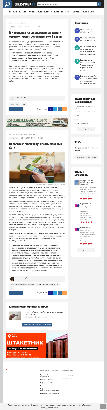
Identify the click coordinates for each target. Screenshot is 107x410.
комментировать (16, 109)
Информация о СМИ (46, 383)
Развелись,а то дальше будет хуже (87, 30)
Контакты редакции (68, 375)
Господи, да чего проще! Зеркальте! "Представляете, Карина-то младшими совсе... (88, 65)
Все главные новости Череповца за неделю (37, 324)
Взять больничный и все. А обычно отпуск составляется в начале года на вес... (88, 80)
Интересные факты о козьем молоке (86, 149)
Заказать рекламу (67, 378)
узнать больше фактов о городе (86, 157)
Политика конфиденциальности (49, 386)
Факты (78, 141)
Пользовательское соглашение (49, 393)
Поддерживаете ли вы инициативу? (85, 100)
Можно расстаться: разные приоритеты (88, 39)
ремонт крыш (15, 104)
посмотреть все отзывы (86, 250)
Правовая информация (47, 380)
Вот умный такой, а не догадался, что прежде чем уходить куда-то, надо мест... (88, 50)
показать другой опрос (86, 129)
